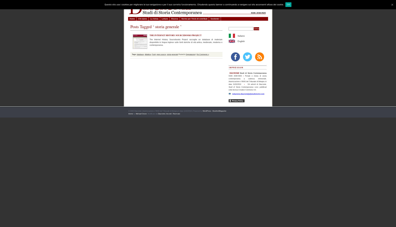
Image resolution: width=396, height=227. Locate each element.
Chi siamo (142, 19)
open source (161, 54)
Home (132, 19)
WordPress (207, 111)
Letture (165, 19)
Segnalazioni (190, 54)
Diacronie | (161, 114)
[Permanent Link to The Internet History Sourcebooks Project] (140, 41)
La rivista (154, 19)
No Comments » (203, 54)
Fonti (154, 54)
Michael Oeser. (141, 114)
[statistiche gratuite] (264, 111)
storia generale (172, 54)
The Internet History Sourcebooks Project (176, 35)
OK (288, 4)
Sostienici (215, 19)
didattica (148, 54)
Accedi (168, 114)
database (140, 54)
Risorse (174, 19)
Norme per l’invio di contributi (194, 19)
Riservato (176, 114)
